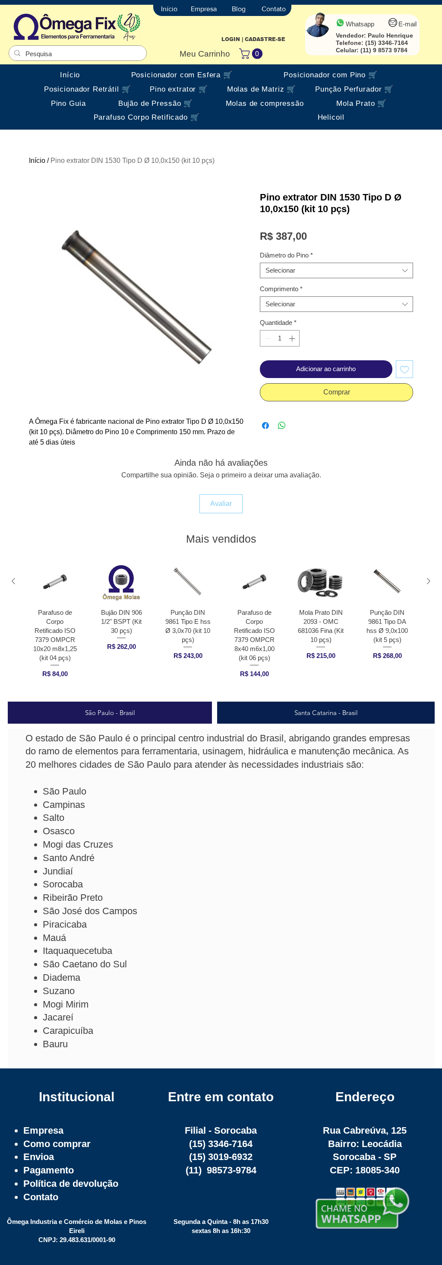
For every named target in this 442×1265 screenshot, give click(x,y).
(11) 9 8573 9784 (383, 50)
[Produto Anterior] (13, 581)
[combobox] (336, 270)
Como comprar (57, 1143)
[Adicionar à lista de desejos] (405, 369)
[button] (252, 53)
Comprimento (281, 288)
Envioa (38, 1156)
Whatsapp (360, 24)
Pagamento (48, 1170)
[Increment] (293, 338)
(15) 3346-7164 (386, 42)
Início (37, 160)
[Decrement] (267, 338)
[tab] (110, 713)
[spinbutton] (280, 338)
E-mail (407, 24)
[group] (221, 628)
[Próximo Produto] (428, 581)
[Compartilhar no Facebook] (265, 425)
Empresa (43, 1130)
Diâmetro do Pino (286, 255)
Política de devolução (70, 1183)
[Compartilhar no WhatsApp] (282, 425)
